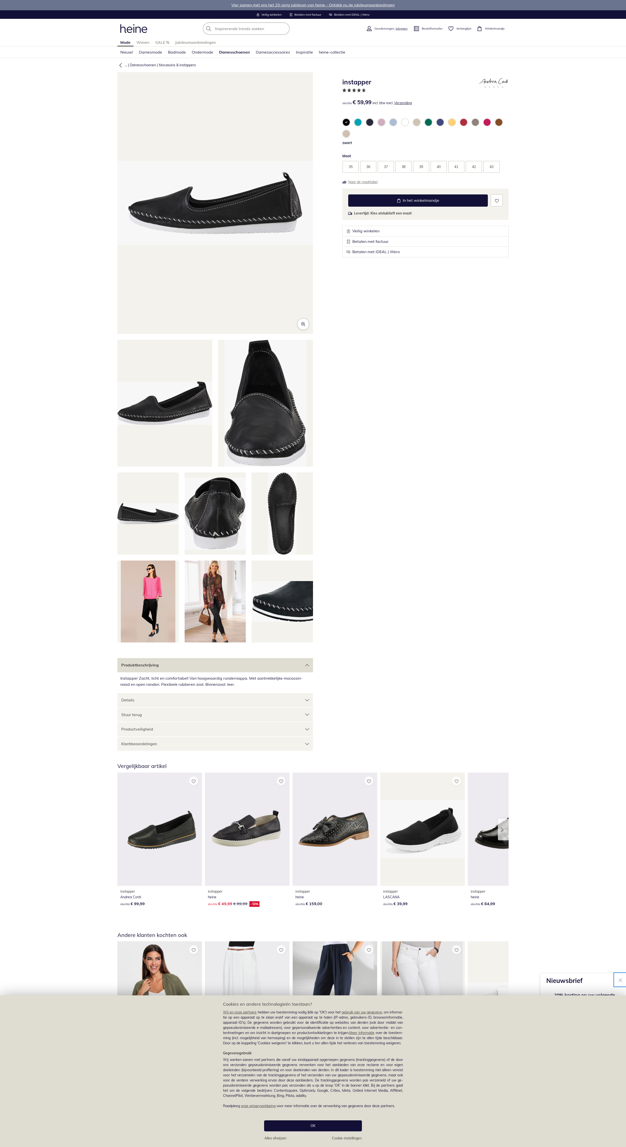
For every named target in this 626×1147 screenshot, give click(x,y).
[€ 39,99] (422, 829)
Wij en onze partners (240, 1012)
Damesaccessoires (273, 52)
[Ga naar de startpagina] (133, 28)
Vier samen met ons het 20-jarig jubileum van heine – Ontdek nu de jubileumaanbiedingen (313, 4)
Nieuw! (126, 52)
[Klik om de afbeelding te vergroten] (303, 324)
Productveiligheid (137, 729)
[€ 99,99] (159, 829)
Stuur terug (131, 714)
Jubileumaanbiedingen (195, 42)
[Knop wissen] (284, 29)
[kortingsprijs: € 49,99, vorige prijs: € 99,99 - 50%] (247, 829)
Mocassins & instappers (177, 65)
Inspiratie (304, 52)
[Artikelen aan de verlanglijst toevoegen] (497, 200)
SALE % (162, 42)
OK (313, 1126)
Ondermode (202, 52)
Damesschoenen (234, 52)
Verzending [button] (403, 103)
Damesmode (150, 52)
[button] (119, 65)
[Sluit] (620, 980)
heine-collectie (332, 52)
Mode (125, 42)
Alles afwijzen (275, 1138)
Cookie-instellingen (347, 1138)
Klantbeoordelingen (139, 743)
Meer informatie (361, 1033)
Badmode (177, 52)
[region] (313, 1071)
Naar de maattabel (363, 182)
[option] (346, 122)
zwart (347, 143)
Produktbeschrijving (140, 665)
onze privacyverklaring (258, 1106)
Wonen (142, 42)
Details (127, 699)
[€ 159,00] (334, 829)
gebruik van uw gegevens (362, 1012)
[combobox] (257, 28)
